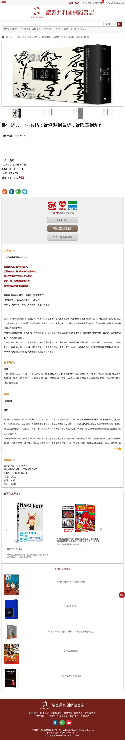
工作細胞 (75, 29)
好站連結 (85, 716)
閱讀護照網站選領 (62, 228)
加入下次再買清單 (62, 237)
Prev (6, 529)
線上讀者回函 (117, 3)
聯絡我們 (74, 716)
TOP (122, 595)
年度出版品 (62, 716)
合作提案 (50, 716)
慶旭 (11, 160)
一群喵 (65, 29)
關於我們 (33, 713)
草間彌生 (36, 29)
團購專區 (78, 713)
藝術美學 (27, 37)
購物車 (96, 3)
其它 (36, 37)
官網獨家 (25, 29)
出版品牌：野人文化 (13, 136)
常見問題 (40, 716)
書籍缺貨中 (62, 220)
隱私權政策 (56, 713)
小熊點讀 (47, 29)
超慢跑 (57, 29)
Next (100, 529)
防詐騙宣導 (90, 713)
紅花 (83, 29)
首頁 (8, 37)
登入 (77, 3)
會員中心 (86, 3)
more (115, 448)
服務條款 (44, 713)
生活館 (17, 37)
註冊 (71, 3)
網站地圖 (68, 713)
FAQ (108, 3)
